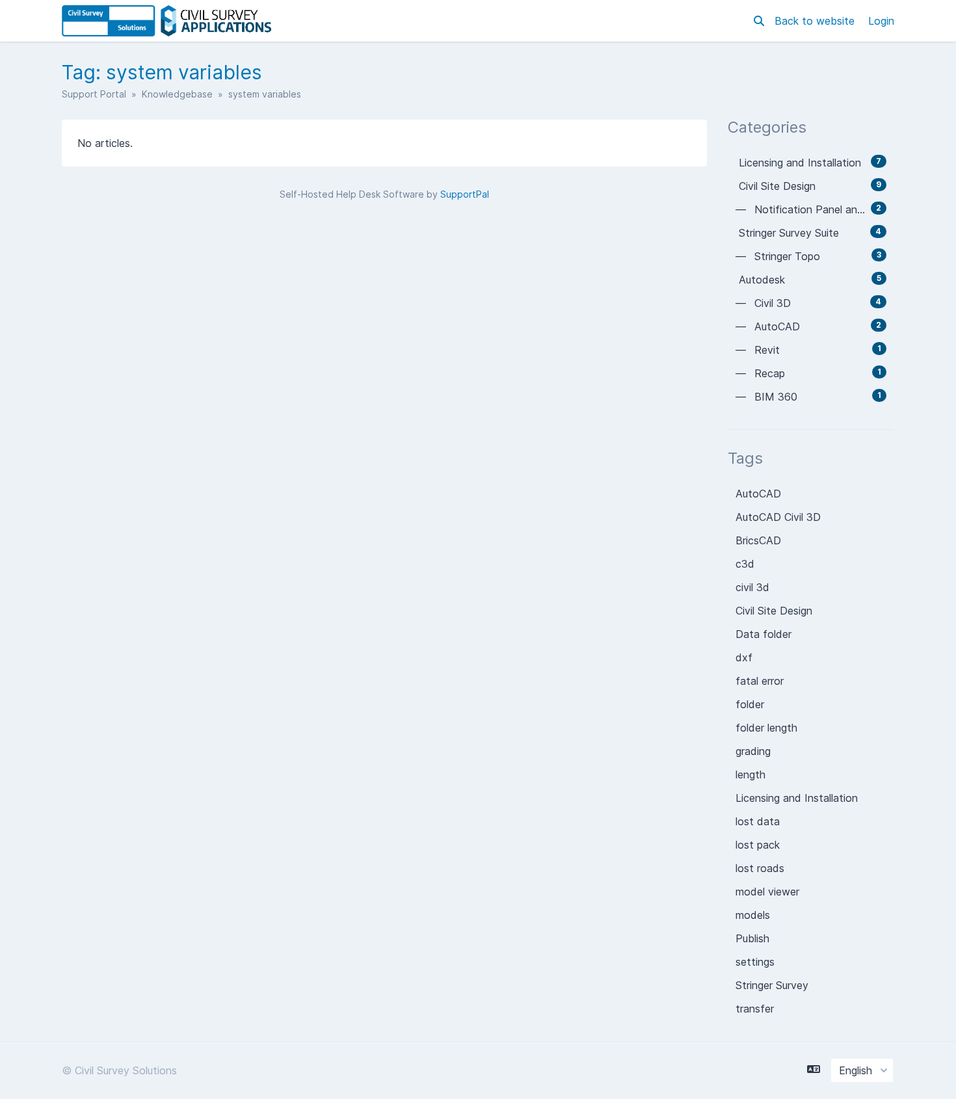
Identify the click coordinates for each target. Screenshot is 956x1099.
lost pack (758, 844)
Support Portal (94, 93)
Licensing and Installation (797, 797)
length (750, 774)
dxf (744, 657)
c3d (745, 563)
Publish (752, 938)
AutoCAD (758, 493)
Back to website (816, 20)
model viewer (767, 891)
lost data (758, 821)
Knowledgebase (177, 93)
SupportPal (464, 194)
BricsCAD (758, 540)
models (753, 914)
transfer (755, 1008)
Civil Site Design (774, 610)
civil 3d (752, 587)
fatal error (760, 680)
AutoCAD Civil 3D (778, 516)
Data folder (763, 634)
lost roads (760, 868)
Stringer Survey (772, 985)
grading (753, 751)
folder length (766, 727)
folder (750, 704)
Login (881, 20)
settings (755, 961)
